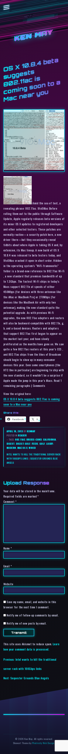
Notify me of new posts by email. (26, 623)
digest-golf (23, 443)
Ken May (34, 36)
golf (42, 443)
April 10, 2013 (15, 431)
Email (7, 566)
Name (7, 548)
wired (32, 448)
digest (11, 443)
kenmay (31, 431)
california (49, 439)
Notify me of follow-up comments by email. (33, 615)
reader (22, 435)
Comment (9, 501)
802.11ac (20, 439)
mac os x (22, 448)
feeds (35, 443)
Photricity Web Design (43, 743)
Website (8, 584)
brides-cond (34, 439)
